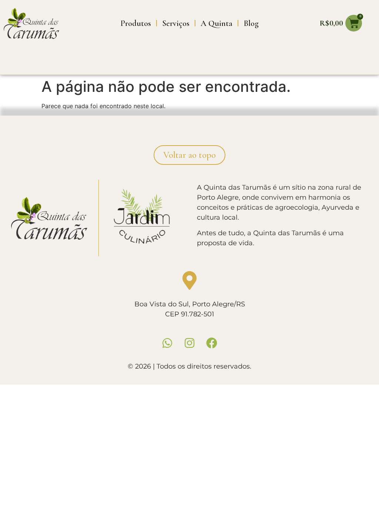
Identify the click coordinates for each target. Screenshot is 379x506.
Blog (251, 23)
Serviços (176, 23)
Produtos (136, 23)
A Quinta (216, 23)
